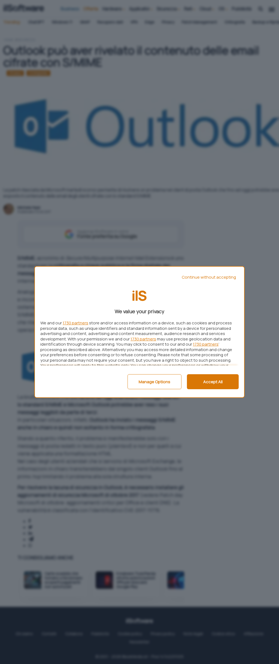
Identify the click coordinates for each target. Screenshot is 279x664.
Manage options (154, 382)
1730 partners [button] (75, 323)
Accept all (213, 382)
